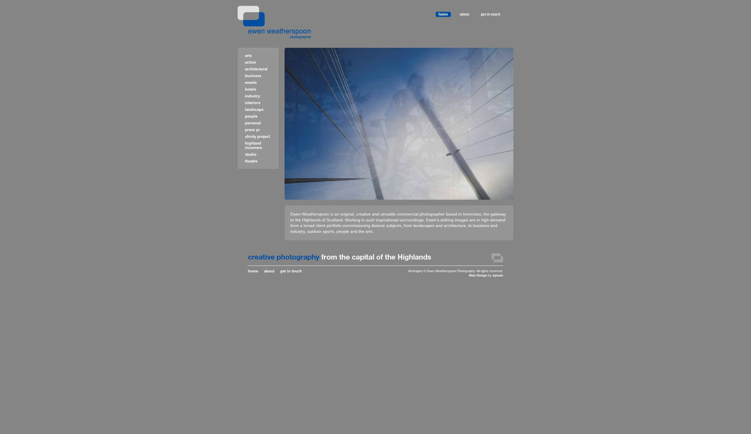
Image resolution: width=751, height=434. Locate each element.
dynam (498, 275)
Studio (250, 154)
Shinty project (257, 136)
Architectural (256, 69)
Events (251, 82)
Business (253, 76)
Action (250, 62)
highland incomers (253, 145)
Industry (252, 96)
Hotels (250, 89)
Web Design (478, 275)
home (443, 14)
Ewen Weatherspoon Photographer (274, 22)
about (464, 14)
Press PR (252, 130)
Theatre (251, 161)
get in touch (490, 14)
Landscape (254, 109)
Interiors (252, 103)
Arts (248, 55)
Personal (253, 123)
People (251, 116)
